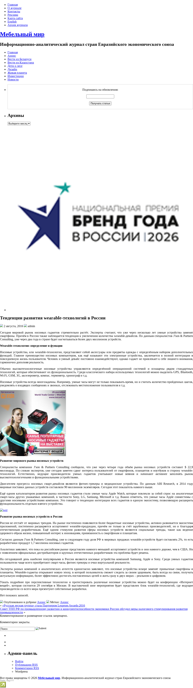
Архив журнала (18, 25)
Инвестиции (16, 76)
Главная (13, 4)
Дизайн (12, 69)
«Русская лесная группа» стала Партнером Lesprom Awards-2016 (43, 605)
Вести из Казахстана (21, 62)
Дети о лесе (15, 65)
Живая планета (17, 72)
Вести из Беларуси (19, 59)
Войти (19, 661)
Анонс (12, 55)
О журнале (14, 8)
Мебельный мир (22, 34)
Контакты (14, 11)
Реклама (13, 14)
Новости (13, 79)
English (12, 21)
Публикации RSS (26, 664)
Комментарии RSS (27, 668)
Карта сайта (15, 18)
